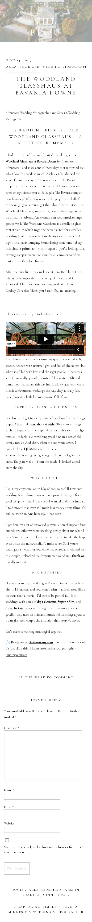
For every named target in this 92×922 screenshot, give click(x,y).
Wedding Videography (66, 66)
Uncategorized (22, 66)
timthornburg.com (41, 642)
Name (9, 790)
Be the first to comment (46, 677)
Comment (11, 728)
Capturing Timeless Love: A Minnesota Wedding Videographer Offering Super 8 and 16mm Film (46, 912)
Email (9, 807)
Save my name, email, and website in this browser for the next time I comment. (44, 849)
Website (9, 823)
